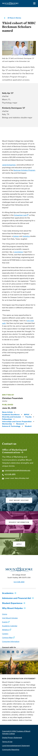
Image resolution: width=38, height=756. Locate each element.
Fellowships (7, 419)
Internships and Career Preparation (17, 421)
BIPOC (26, 414)
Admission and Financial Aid (16, 598)
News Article (7, 412)
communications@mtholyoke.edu (17, 470)
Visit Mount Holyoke (10, 618)
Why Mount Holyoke (12, 608)
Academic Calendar (9, 626)
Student (28, 426)
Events (4, 622)
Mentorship (7, 424)
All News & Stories (14, 18)
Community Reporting (10, 749)
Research (20, 424)
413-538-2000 (19, 582)
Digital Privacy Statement (12, 737)
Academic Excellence (11, 414)
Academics (7, 593)
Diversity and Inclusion (11, 417)
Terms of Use (7, 742)
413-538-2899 (10, 474)
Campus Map (7, 637)
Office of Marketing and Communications (14, 451)
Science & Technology (11, 426)
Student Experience (12, 603)
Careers (5, 634)
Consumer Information (10, 641)
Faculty (28, 417)
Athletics (5, 630)
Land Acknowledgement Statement (16, 746)
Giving (4, 614)
